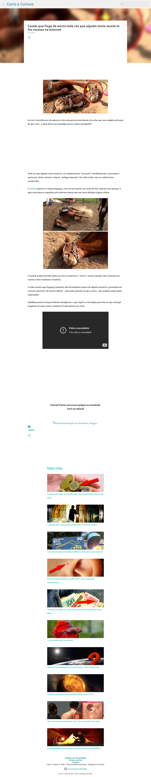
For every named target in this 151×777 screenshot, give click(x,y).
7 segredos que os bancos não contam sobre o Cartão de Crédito (72, 525)
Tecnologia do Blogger (77, 769)
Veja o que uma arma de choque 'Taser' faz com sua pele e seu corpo (73, 721)
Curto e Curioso (20, 4)
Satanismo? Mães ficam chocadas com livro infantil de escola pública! (74, 748)
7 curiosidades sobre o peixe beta (60, 640)
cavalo (33, 188)
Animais (31, 430)
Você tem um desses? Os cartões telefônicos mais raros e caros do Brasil (75, 552)
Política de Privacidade (75, 758)
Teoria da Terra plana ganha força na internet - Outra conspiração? (73, 667)
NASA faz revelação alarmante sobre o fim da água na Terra (70, 694)
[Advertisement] (75, 59)
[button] (29, 37)
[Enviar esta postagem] (29, 427)
